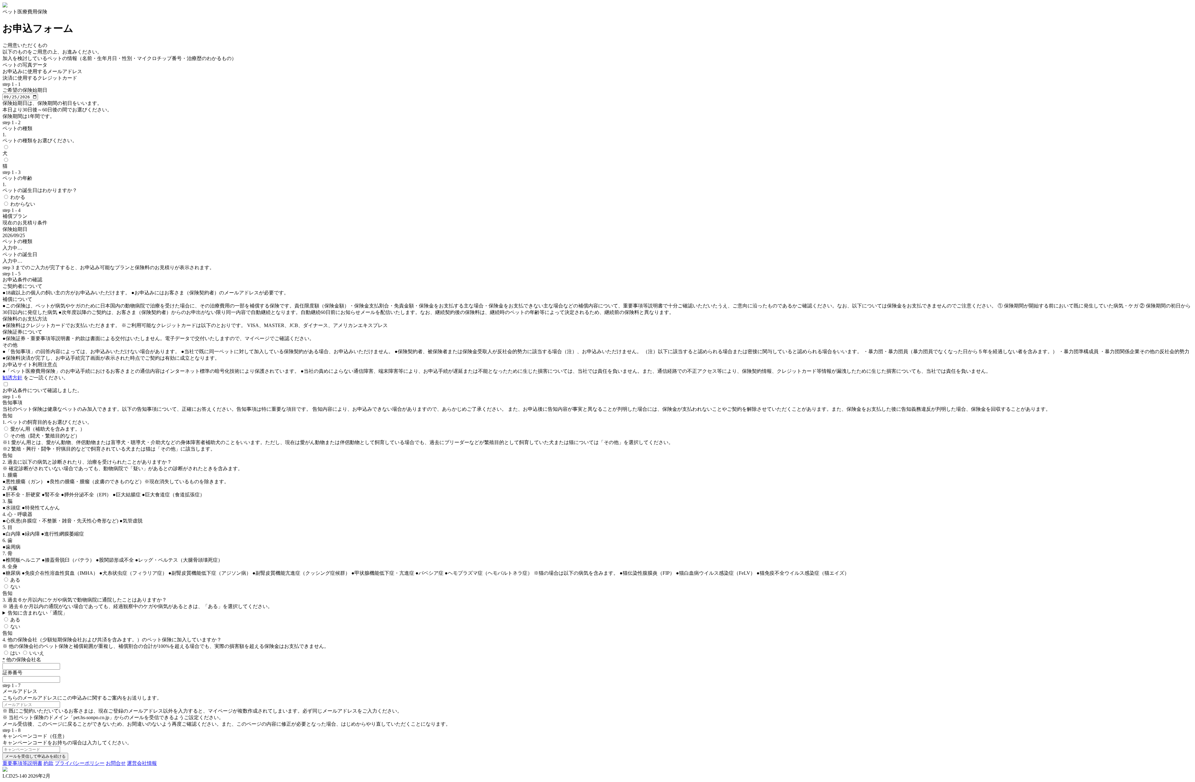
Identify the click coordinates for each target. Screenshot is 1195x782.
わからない (22, 204)
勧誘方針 (12, 377)
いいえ (36, 653)
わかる (17, 197)
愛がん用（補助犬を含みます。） (47, 429)
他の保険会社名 (21, 659)
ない (15, 586)
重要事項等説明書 (22, 763)
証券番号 (12, 672)
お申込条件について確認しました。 (42, 390)
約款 (49, 763)
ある (15, 580)
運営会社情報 (142, 763)
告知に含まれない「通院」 (38, 613)
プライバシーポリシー (80, 763)
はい (15, 653)
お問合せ (116, 763)
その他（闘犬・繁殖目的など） (45, 435)
